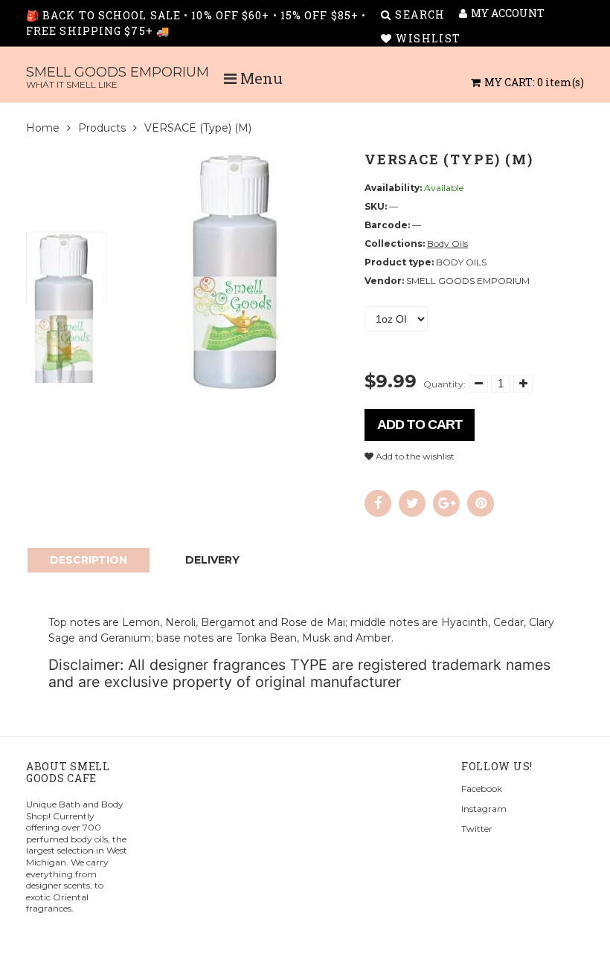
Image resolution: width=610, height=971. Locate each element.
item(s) (534, 82)
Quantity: (444, 384)
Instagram (484, 808)
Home (43, 128)
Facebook (481, 788)
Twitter (476, 828)
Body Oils (447, 243)
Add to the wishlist (414, 456)
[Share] (378, 503)
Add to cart (419, 424)
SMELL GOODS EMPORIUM (117, 77)
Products (102, 128)
